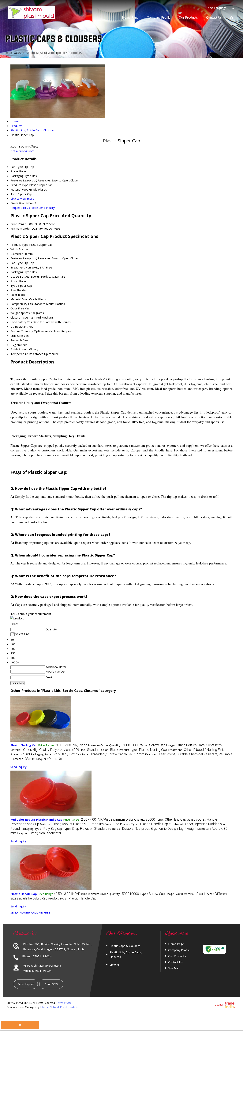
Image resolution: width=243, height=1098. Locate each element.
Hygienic (16, 345)
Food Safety (18, 322)
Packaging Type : (53, 754)
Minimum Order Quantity (26, 228)
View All (114, 965)
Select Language (216, 8)
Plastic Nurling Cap (23, 745)
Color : (109, 750)
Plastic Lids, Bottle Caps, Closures (126, 954)
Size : (90, 750)
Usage (14, 276)
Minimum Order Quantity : (114, 745)
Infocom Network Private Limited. (59, 1007)
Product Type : (143, 750)
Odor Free (17, 308)
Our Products (188, 17)
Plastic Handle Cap (23, 894)
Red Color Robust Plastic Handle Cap (36, 819)
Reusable (16, 340)
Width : (134, 754)
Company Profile (158, 17)
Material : (44, 750)
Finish (14, 349)
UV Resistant (19, 326)
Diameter (16, 254)
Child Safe (16, 335)
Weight (15, 313)
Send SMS (51, 984)
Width (14, 249)
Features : (188, 754)
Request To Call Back (24, 208)
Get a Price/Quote (22, 151)
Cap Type (16, 263)
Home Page (130, 17)
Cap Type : (100, 754)
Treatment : (197, 750)
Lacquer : (49, 759)
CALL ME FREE (40, 912)
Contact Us (214, 17)
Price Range (18, 224)
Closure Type (19, 317)
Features (16, 258)
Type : (152, 745)
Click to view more (22, 198)
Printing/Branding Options (27, 331)
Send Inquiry (47, 208)
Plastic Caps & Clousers (125, 946)
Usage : (194, 745)
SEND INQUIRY (20, 912)
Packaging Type (20, 272)
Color (13, 295)
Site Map (174, 968)
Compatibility (18, 304)
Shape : (20, 754)
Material (15, 299)
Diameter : (22, 759)
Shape (14, 281)
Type (13, 285)
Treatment (17, 267)
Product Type (19, 244)
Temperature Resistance (26, 354)
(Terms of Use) (63, 1003)
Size (13, 290)
